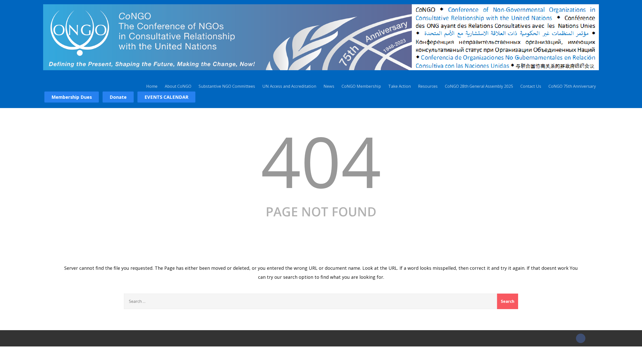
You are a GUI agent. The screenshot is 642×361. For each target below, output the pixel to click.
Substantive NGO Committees (227, 86)
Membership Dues (71, 97)
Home (151, 86)
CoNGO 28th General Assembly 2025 (479, 86)
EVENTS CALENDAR (166, 97)
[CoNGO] (321, 71)
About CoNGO (178, 86)
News (329, 86)
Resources (428, 86)
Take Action (399, 86)
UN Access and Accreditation (289, 86)
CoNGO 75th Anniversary (572, 86)
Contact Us (530, 86)
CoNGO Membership (361, 86)
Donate (118, 97)
